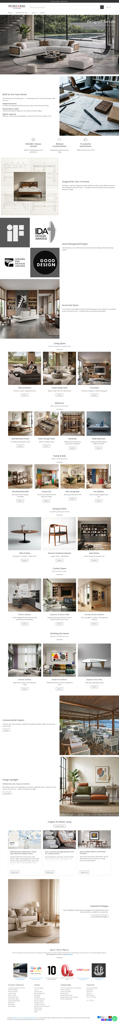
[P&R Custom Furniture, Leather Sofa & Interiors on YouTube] (93, 1001)
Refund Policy (90, 995)
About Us (89, 993)
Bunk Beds (11, 1002)
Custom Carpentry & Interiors (16, 988)
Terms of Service (91, 997)
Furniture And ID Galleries (41, 1006)
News (35, 1012)
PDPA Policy (90, 990)
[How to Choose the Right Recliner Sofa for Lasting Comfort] (59, 839)
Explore (24, 395)
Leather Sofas (12, 993)
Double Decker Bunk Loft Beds (69, 997)
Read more (15, 872)
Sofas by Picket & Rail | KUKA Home (70, 988)
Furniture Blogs (38, 988)
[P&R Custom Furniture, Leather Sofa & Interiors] (17, 7)
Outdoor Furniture (39, 1004)
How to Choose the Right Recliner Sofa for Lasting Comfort (59, 853)
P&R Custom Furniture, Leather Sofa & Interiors (23, 1018)
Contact (42, 12)
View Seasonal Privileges (99, 916)
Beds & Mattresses (39, 993)
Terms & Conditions (92, 988)
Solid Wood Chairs (13, 997)
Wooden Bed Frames (66, 995)
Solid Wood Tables (13, 999)
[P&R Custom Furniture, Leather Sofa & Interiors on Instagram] (91, 1001)
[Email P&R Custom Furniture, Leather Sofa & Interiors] (87, 1001)
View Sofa (7, 793)
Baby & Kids (37, 1010)
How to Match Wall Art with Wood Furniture (92, 852)
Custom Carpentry (39, 999)
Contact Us (90, 991)
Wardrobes (11, 1004)
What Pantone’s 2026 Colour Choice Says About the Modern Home (23, 853)
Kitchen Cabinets (13, 991)
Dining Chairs (64, 993)
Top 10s (36, 990)
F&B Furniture (38, 1008)
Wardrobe (37, 997)
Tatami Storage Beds (14, 1001)
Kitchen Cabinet (39, 1001)
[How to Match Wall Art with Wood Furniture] (94, 839)
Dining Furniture (39, 1002)
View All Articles (59, 826)
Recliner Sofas (12, 995)
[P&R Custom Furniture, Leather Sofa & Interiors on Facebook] (89, 1001)
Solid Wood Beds (13, 990)
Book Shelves (12, 1006)
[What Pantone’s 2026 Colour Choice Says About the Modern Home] (24, 839)
